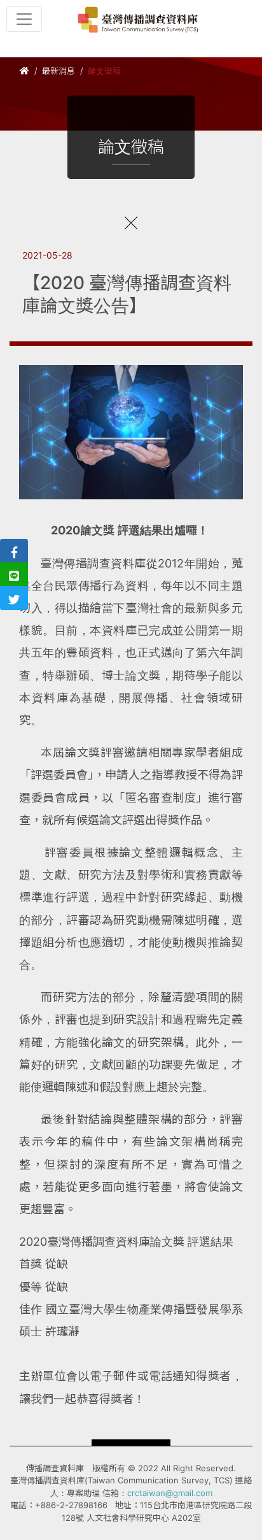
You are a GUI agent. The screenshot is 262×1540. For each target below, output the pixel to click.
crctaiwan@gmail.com (169, 1493)
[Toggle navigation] (24, 19)
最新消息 (58, 71)
